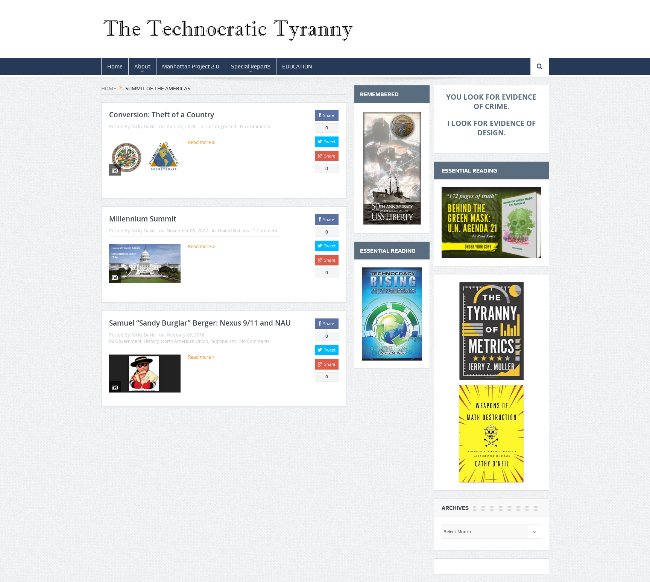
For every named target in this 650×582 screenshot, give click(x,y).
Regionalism (223, 341)
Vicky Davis (143, 126)
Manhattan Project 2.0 (190, 66)
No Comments (255, 126)
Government (128, 341)
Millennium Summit (142, 219)
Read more (200, 142)
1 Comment (265, 230)
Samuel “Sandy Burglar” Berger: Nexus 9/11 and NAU (200, 323)
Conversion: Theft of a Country (161, 115)
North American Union (184, 341)
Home (115, 66)
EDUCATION (297, 66)
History (151, 341)
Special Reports (250, 66)
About (142, 66)
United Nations (233, 230)
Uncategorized (220, 126)
